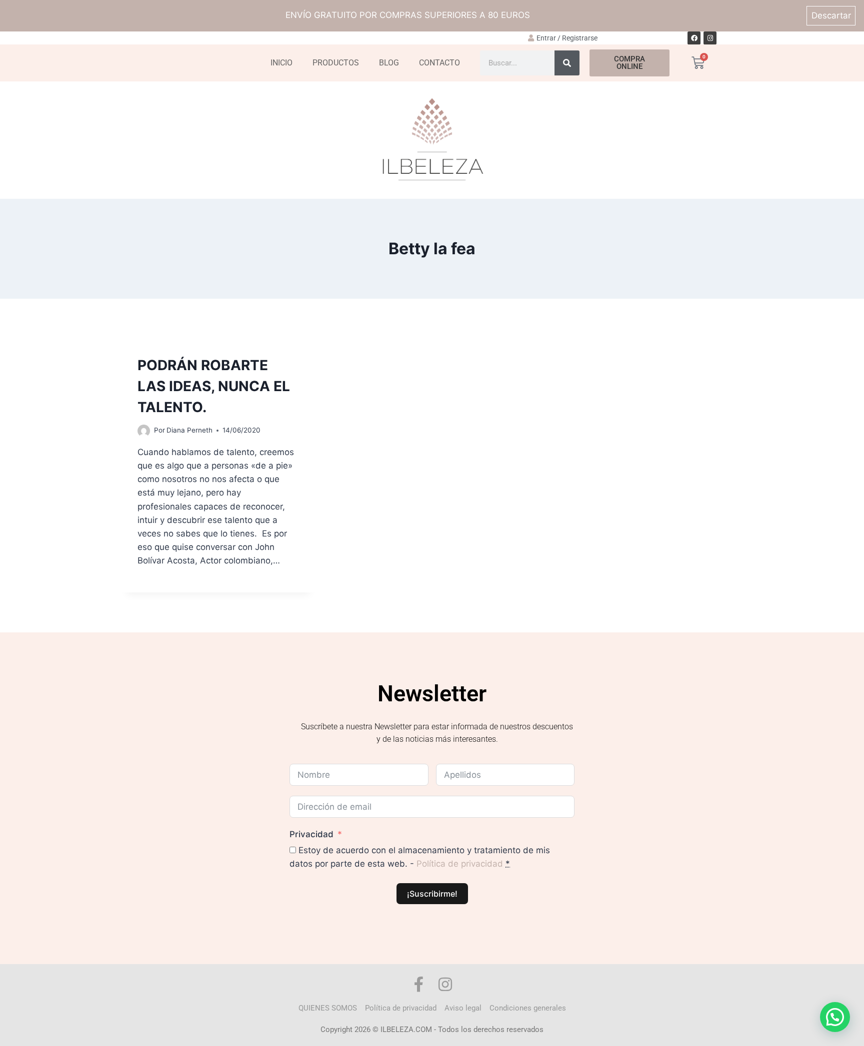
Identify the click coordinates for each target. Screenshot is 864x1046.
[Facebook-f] (418, 984)
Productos (335, 62)
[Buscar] (567, 62)
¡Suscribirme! (432, 894)
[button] (835, 1017)
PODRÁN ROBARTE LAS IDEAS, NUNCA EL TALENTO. (214, 386)
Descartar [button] (831, 15)
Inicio (281, 62)
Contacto (439, 62)
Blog (389, 62)
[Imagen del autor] (144, 431)
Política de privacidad (459, 864)
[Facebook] (694, 37)
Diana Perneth (189, 430)
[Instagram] (710, 37)
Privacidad (312, 834)
